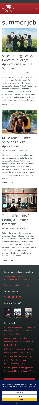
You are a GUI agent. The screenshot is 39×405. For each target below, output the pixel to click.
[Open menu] (36, 8)
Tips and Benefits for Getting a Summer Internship (17, 219)
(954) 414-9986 (10, 285)
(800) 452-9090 (23, 285)
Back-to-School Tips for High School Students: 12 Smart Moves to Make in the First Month (18, 341)
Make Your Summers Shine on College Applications (17, 141)
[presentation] (19, 40)
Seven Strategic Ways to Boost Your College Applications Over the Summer (19, 62)
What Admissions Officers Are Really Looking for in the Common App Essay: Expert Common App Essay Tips (19, 360)
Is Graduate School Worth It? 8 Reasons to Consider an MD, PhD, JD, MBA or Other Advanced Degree (19, 330)
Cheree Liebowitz (9, 73)
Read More (7, 105)
